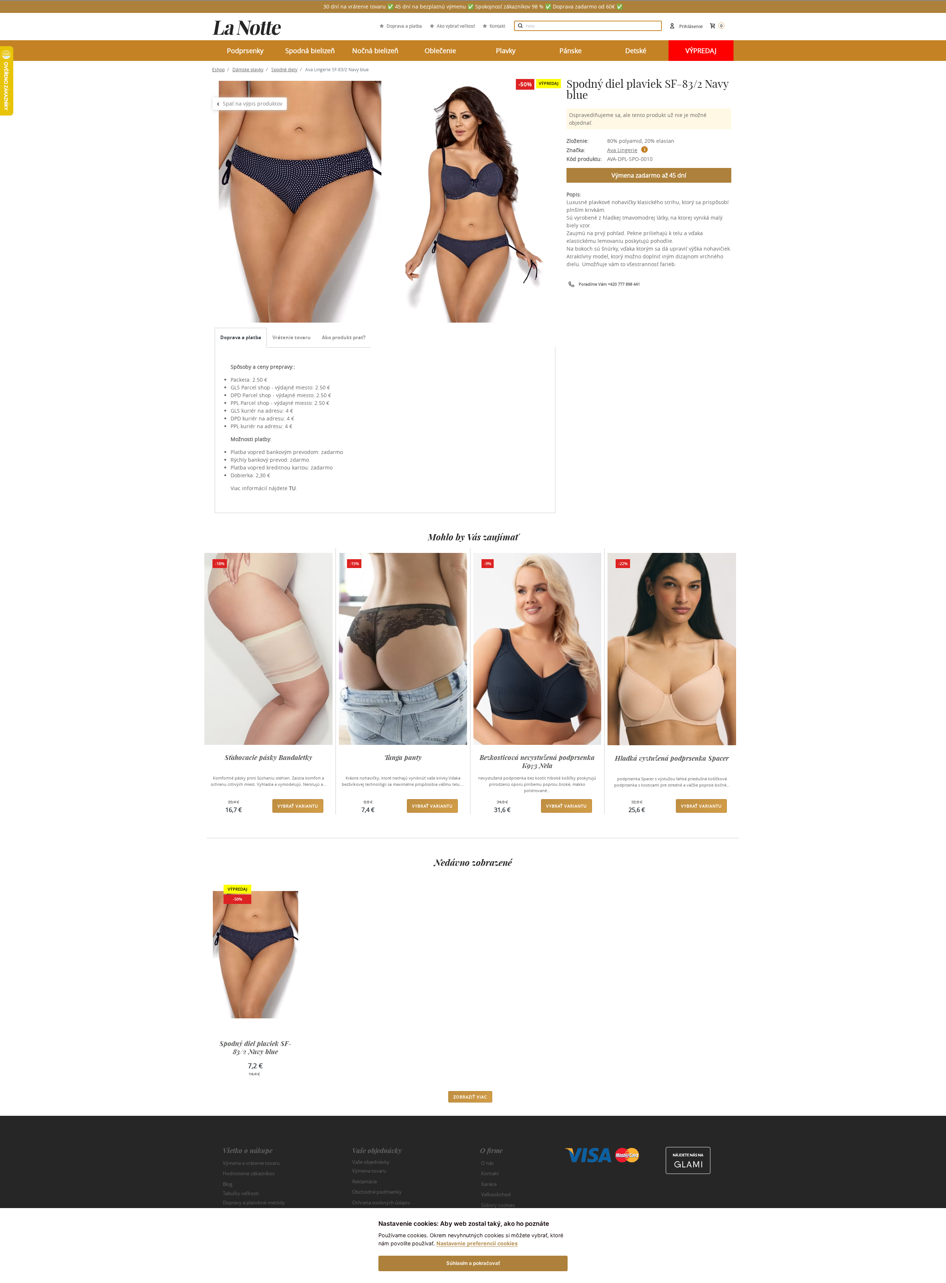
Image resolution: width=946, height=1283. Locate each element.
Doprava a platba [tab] (240, 337)
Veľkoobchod (496, 1194)
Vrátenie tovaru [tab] (291, 337)
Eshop (218, 69)
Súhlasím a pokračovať (473, 1263)
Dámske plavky (247, 69)
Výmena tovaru (369, 1170)
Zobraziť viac (470, 1097)
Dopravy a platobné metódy (254, 1202)
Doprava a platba (404, 26)
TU (292, 488)
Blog (227, 1184)
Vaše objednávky (370, 1161)
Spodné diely (284, 69)
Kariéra (489, 1184)
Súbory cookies (498, 1205)
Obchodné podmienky (377, 1192)
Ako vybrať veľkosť (456, 26)
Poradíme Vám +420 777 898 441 (609, 284)
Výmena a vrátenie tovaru (251, 1163)
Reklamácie (364, 1181)
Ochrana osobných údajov (381, 1202)
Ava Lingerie (622, 150)
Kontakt (497, 26)
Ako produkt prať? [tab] (343, 337)
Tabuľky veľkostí (241, 1193)
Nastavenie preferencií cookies (477, 1243)
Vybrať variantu (298, 806)
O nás (487, 1163)
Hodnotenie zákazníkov (249, 1173)
